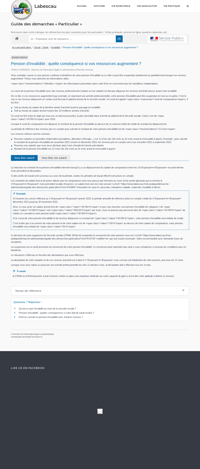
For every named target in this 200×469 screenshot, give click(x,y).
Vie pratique (172, 6)
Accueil (82, 6)
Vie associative (147, 6)
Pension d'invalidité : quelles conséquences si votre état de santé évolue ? (56, 312)
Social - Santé (41, 47)
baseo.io (38, 337)
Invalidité (56, 47)
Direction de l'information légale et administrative (33, 334)
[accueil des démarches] (16, 38)
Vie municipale (121, 6)
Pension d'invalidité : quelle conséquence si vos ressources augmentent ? (100, 47)
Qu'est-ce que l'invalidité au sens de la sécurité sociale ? (47, 308)
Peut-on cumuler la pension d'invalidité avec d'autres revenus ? (51, 317)
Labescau (45, 6)
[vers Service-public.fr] (167, 39)
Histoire (99, 6)
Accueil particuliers (22, 47)
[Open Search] (187, 6)
